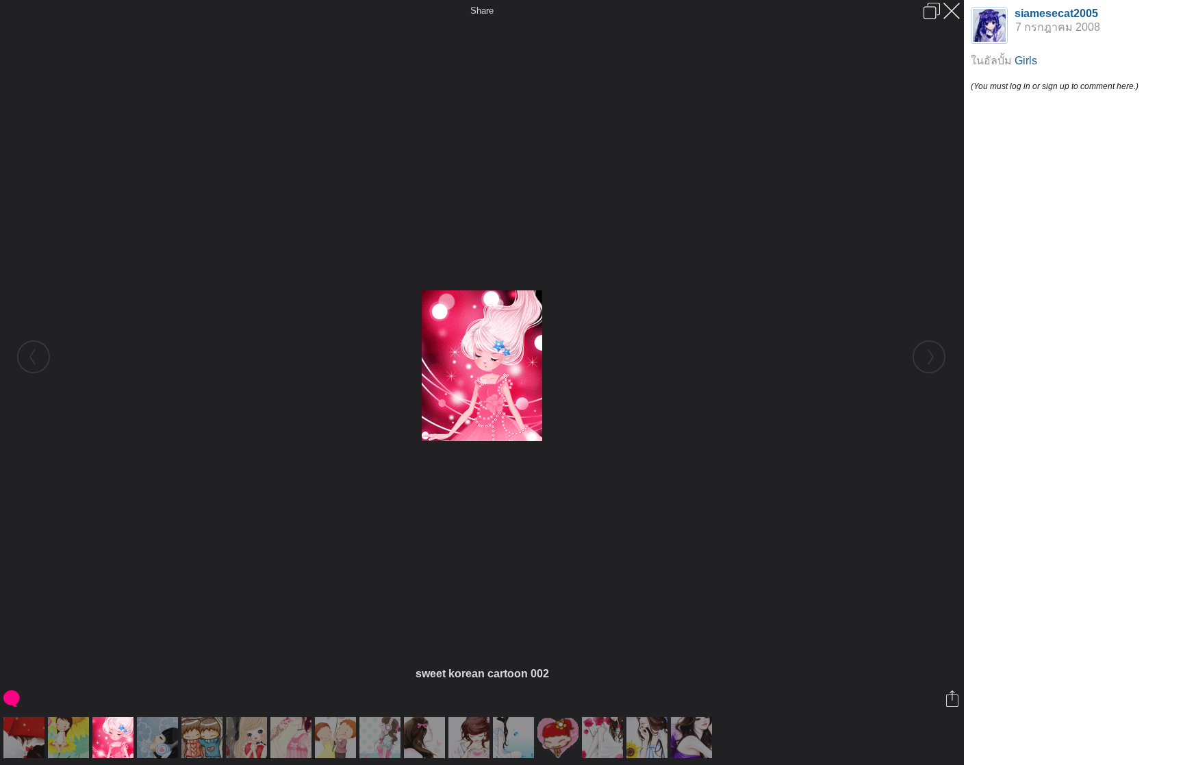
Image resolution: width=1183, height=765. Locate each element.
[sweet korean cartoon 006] (604, 737)
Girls (1026, 60)
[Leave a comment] (12, 698)
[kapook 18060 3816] (559, 737)
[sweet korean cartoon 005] (470, 737)
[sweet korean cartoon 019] (515, 737)
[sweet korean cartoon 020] (648, 737)
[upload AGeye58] (70, 737)
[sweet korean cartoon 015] (159, 737)
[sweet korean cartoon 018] (426, 737)
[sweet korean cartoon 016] (292, 737)
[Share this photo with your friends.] (953, 698)
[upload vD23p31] (337, 737)
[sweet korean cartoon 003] (248, 737)
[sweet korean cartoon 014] (25, 737)
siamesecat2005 (1056, 13)
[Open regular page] (932, 11)
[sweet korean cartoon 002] (114, 737)
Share (482, 10)
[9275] (203, 737)
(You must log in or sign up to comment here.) (1055, 86)
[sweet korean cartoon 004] (381, 737)
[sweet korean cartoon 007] (693, 737)
